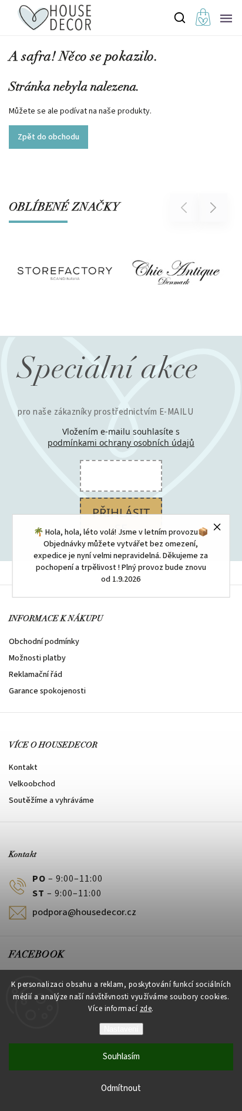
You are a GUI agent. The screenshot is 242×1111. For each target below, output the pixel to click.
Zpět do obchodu (48, 137)
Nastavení (121, 1029)
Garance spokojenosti (47, 691)
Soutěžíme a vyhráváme (51, 800)
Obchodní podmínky (44, 642)
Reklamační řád (35, 674)
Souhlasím (121, 1056)
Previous (185, 207)
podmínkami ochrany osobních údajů (121, 442)
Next (213, 207)
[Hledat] (180, 17)
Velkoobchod (32, 784)
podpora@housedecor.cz (84, 912)
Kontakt (23, 767)
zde (146, 1008)
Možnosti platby (37, 658)
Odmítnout (121, 1088)
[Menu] (226, 17)
